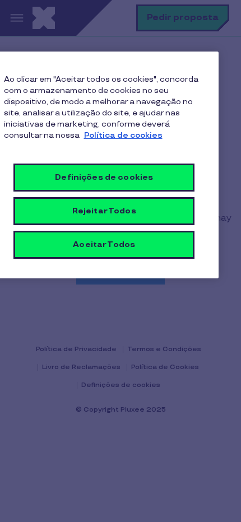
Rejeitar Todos (104, 211)
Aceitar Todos (104, 244)
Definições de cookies (104, 177)
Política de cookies (123, 135)
